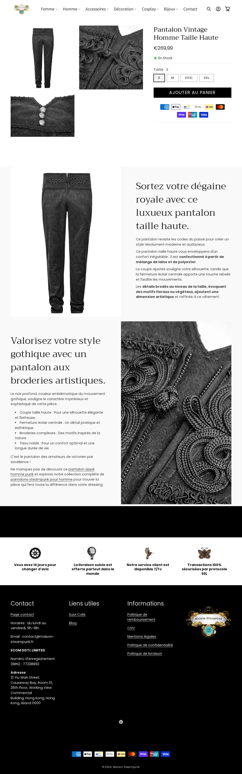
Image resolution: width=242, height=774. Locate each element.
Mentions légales (141, 636)
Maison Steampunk (126, 767)
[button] (49, 9)
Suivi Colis (77, 614)
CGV (131, 628)
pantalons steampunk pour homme (42, 479)
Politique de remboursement (141, 617)
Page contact (22, 614)
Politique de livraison (144, 653)
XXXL (189, 78)
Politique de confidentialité (150, 645)
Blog (73, 623)
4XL (206, 78)
